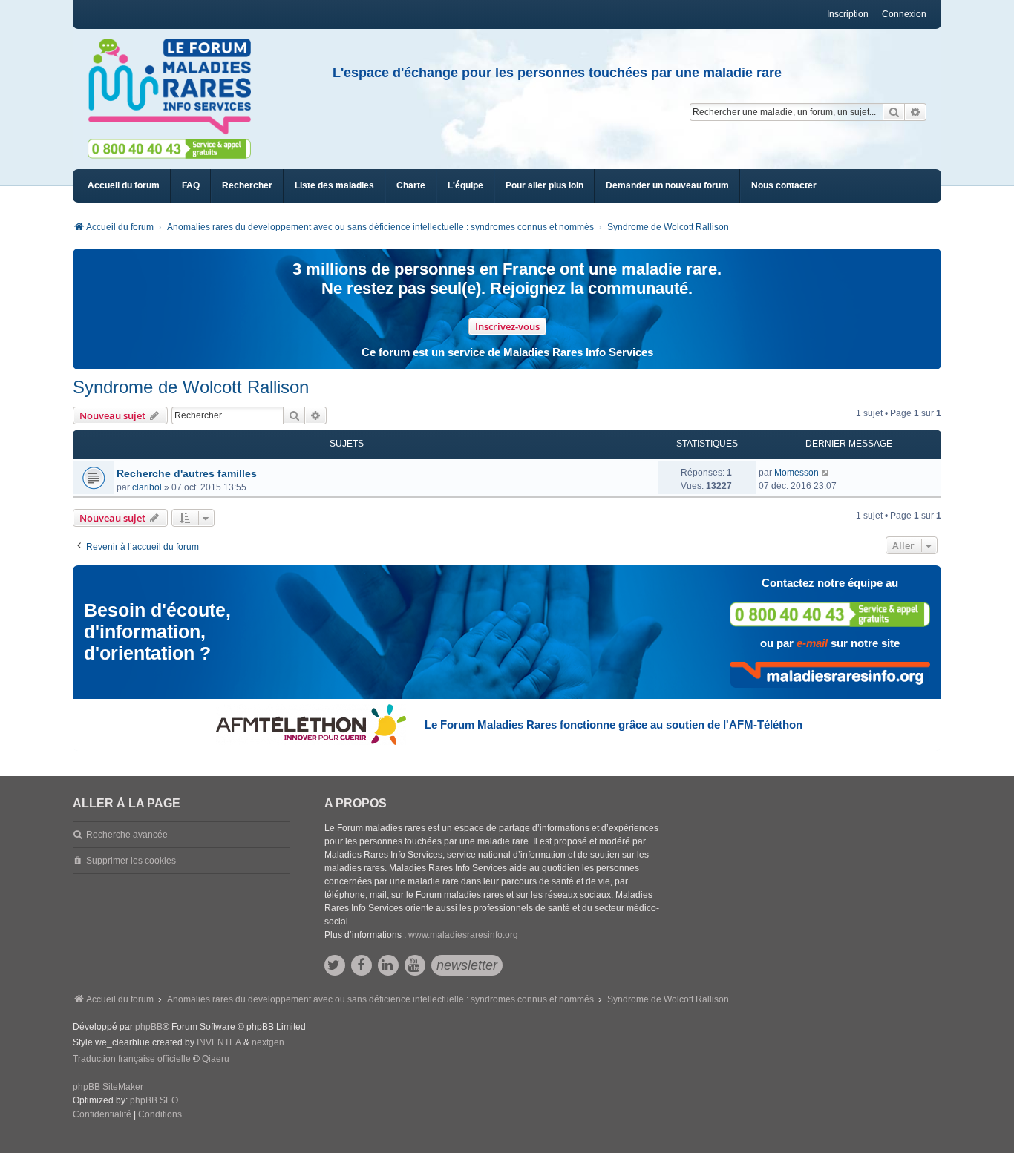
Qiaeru (215, 1059)
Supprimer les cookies (131, 860)
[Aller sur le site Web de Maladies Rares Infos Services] (830, 674)
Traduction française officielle (132, 1059)
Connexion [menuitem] (904, 14)
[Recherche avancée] (915, 112)
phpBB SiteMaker (108, 1087)
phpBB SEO (154, 1100)
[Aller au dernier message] (826, 472)
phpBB (149, 1027)
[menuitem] (334, 186)
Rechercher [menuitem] (247, 185)
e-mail (812, 643)
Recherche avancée (127, 835)
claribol (147, 487)
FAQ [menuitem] (191, 185)
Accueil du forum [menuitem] (124, 185)
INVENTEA (219, 1042)
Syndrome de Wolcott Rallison (191, 387)
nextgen (268, 1042)
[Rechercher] (894, 112)
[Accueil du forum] (176, 87)
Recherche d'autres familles (187, 473)
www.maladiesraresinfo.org (463, 935)
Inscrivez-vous (507, 326)
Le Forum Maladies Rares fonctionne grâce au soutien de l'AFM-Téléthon (613, 724)
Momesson (796, 472)
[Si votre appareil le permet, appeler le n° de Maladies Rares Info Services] (830, 614)
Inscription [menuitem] (848, 14)
